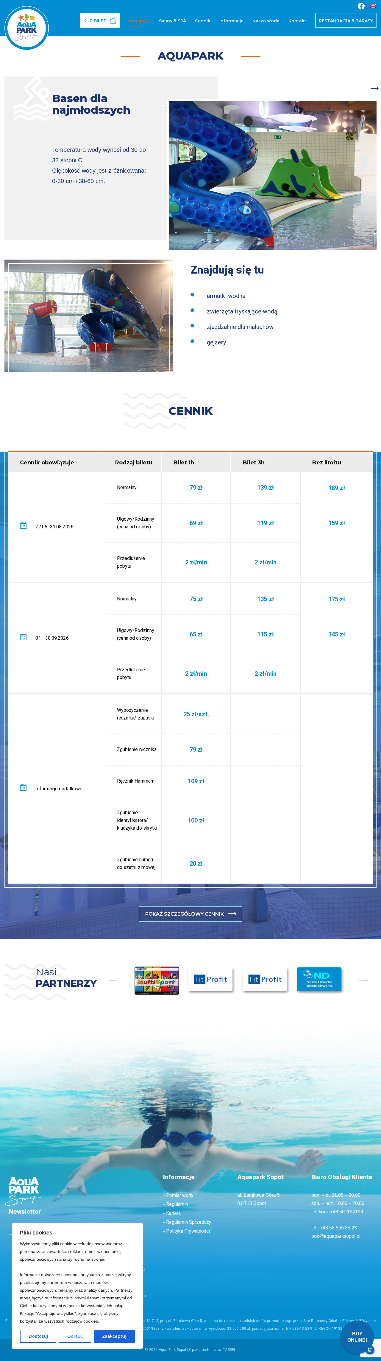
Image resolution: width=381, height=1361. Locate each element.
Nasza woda (265, 21)
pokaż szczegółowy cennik (184, 914)
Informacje (231, 21)
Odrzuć (75, 1336)
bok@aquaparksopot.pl (335, 1236)
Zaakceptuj (114, 1336)
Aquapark (139, 21)
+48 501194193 (346, 1211)
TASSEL (229, 1350)
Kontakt (297, 21)
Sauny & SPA (172, 21)
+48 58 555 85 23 (338, 1227)
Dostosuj (38, 1336)
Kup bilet (94, 21)
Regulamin (177, 1204)
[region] (77, 1286)
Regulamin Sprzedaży (188, 1222)
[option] (156, 980)
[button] (167, 107)
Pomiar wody (179, 1195)
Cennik (202, 21)
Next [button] (363, 980)
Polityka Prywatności (188, 1231)
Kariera (173, 1213)
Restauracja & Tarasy (346, 21)
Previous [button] (113, 980)
